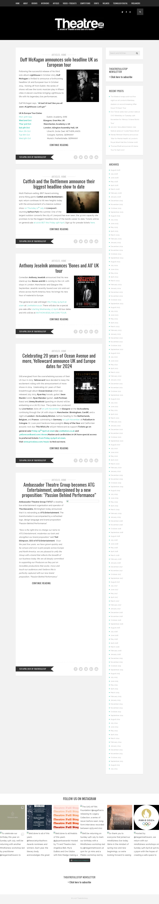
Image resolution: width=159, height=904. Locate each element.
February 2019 (116, 513)
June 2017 (114, 590)
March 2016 (115, 647)
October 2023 (116, 300)
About (25, 3)
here (92, 222)
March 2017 (115, 601)
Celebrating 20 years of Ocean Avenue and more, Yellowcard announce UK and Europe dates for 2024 (59, 361)
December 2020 (117, 429)
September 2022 (117, 349)
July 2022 (114, 357)
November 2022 (117, 342)
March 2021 (115, 418)
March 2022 (115, 372)
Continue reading (59, 145)
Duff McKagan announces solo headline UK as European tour (59, 62)
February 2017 (116, 605)
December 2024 (117, 246)
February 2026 (116, 193)
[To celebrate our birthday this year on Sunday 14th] (12, 844)
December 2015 (117, 658)
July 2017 (114, 586)
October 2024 (116, 254)
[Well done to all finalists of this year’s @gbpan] (66, 844)
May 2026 (114, 182)
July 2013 (114, 769)
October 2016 (116, 620)
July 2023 (114, 311)
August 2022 (115, 353)
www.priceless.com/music (36, 442)
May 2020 (114, 456)
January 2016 (116, 654)
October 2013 (116, 757)
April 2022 (114, 368)
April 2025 (114, 231)
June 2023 (114, 315)
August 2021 (115, 399)
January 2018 (116, 563)
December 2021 (117, 384)
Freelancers (135, 3)
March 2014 (115, 738)
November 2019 (117, 479)
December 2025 (117, 201)
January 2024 (116, 288)
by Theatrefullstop (39, 157)
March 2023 (115, 326)
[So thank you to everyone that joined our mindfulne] (119, 844)
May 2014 (114, 731)
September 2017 (117, 578)
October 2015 (116, 666)
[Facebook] (126, 12)
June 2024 (114, 269)
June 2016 (114, 635)
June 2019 (114, 498)
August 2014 (115, 719)
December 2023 (117, 292)
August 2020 (115, 445)
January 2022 (116, 380)
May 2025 (114, 227)
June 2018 (114, 544)
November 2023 (117, 296)
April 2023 (114, 323)
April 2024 (114, 277)
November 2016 (117, 616)
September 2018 (117, 532)
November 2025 (117, 204)
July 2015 (114, 677)
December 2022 (117, 338)
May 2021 (114, 410)
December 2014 (117, 704)
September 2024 (117, 258)
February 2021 (116, 422)
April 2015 (114, 689)
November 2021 (117, 388)
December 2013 (117, 750)
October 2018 (116, 529)
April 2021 (114, 414)
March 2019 (115, 510)
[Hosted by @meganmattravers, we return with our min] (146, 844)
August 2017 (115, 582)
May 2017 (114, 593)
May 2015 (114, 685)
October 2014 (116, 712)
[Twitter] (122, 12)
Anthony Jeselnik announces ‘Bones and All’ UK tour (59, 268)
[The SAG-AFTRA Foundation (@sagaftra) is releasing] (92, 817)
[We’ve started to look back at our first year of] (119, 817)
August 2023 (115, 307)
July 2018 (114, 540)
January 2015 (115, 700)
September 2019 (117, 487)
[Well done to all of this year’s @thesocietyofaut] (39, 844)
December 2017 (117, 567)
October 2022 (116, 345)
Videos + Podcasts (69, 3)
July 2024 (114, 265)
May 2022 (114, 365)
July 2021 (114, 403)
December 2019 (117, 475)
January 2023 (116, 334)
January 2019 (116, 517)
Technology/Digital (120, 3)
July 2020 (114, 448)
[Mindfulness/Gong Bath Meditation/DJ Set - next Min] (12, 817)
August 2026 (115, 170)
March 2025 (115, 235)
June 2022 (114, 361)
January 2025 (116, 243)
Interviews (45, 3)
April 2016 (114, 643)
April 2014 (114, 735)
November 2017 (117, 571)
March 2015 (115, 693)
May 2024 (114, 273)
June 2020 (114, 452)
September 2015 (117, 670)
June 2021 (114, 407)
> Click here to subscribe (120, 77)
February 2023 (116, 330)
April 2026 (114, 185)
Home (17, 3)
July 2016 (114, 632)
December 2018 (117, 521)
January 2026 (116, 197)
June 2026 (115, 178)
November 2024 (117, 250)
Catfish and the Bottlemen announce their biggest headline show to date (59, 184)
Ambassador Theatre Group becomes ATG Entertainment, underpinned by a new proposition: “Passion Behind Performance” (59, 490)
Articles (56, 3)
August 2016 (115, 628)
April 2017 (114, 597)
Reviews (34, 3)
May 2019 (114, 502)
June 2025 (114, 224)
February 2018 (116, 559)
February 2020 (116, 468)
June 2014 (114, 727)
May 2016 (114, 639)
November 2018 (117, 525)
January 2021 (115, 426)
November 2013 (117, 754)
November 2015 (117, 662)
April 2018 (114, 551)
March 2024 (115, 281)
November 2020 (117, 433)
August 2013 (115, 765)
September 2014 (117, 715)
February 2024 (116, 285)
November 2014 (117, 708)
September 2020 (117, 441)
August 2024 (115, 262)
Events (96, 3)
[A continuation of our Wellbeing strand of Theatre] (39, 817)
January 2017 (115, 609)
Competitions (85, 3)
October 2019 (116, 483)
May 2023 (114, 319)
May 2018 (114, 548)
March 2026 (115, 189)
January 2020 (116, 471)
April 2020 (114, 460)
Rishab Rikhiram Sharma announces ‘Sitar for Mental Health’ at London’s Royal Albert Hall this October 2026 (124, 138)
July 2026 (114, 174)
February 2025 (116, 239)
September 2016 (117, 624)
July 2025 (114, 220)
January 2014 (116, 746)
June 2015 (114, 681)
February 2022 (116, 376)
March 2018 (115, 555)
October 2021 (116, 391)
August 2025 (115, 216)
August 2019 (115, 490)
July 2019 (114, 494)
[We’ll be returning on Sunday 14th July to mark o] (92, 844)
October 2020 (116, 437)
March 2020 (115, 464)
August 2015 (115, 674)
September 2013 (117, 761)
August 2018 (115, 536)
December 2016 (117, 612)
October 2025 (116, 208)
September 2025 (117, 212)
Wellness (106, 3)
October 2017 (116, 574)
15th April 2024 (25, 157)
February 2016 (116, 651)
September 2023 (117, 304)
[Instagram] (130, 12)
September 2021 (117, 395)
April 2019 (114, 506)
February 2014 (116, 742)
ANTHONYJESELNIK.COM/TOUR (51, 313)
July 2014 (114, 723)
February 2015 (116, 696)
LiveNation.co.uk (34, 305)
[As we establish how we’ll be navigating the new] (66, 817)
